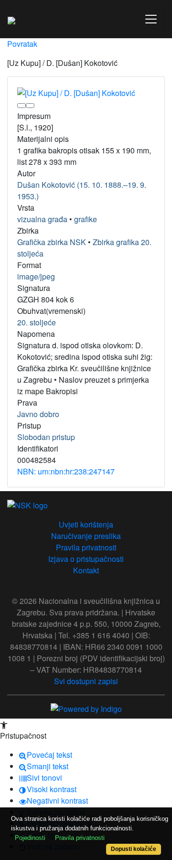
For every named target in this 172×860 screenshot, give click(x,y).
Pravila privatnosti (86, 547)
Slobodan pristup (46, 436)
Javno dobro (38, 413)
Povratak (22, 43)
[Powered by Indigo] (86, 708)
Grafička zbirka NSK (51, 241)
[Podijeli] (30, 105)
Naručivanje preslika (86, 535)
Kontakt (86, 570)
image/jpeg (36, 276)
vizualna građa (42, 219)
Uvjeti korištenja (86, 524)
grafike (85, 219)
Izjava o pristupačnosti (86, 558)
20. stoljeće (36, 322)
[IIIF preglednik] (21, 105)
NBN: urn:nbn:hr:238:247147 (66, 471)
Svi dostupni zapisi (86, 681)
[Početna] (11, 19)
